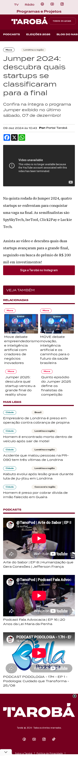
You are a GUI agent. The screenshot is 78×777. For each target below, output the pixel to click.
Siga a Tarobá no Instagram (39, 270)
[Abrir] (52, 4)
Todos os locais (62, 21)
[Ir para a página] (42, 4)
